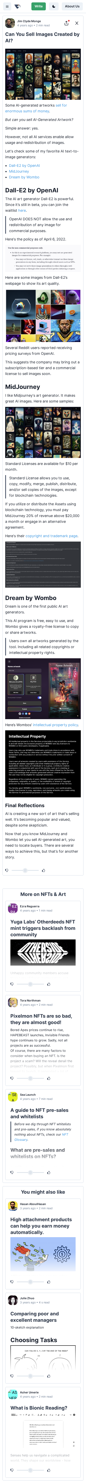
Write (39, 6)
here (22, 210)
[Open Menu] (7, 6)
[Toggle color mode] (54, 6)
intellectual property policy (55, 725)
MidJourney (19, 171)
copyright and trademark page (51, 536)
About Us (72, 6)
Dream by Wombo (24, 177)
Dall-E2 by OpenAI (24, 165)
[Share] (66, 23)
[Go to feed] (77, 23)
